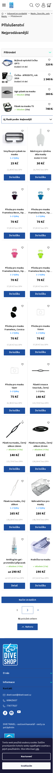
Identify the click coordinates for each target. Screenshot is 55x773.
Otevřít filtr (27, 52)
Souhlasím (26, 765)
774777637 (12, 705)
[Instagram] (11, 713)
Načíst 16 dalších (27, 599)
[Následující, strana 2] (27, 610)
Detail (14, 585)
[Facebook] (5, 713)
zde (37, 749)
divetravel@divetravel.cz (19, 694)
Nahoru (29, 626)
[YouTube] (19, 713)
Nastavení (26, 756)
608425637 (12, 700)
